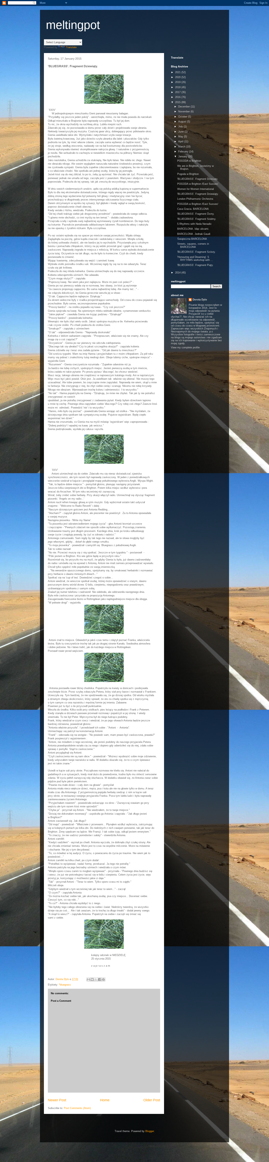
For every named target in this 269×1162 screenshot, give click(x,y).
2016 (178, 97)
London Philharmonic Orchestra (195, 198)
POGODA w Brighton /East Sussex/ (197, 183)
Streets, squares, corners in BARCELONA (193, 245)
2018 (178, 87)
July (181, 126)
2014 (178, 272)
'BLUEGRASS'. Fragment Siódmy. (196, 218)
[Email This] (88, 979)
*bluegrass (65, 984)
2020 (178, 77)
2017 (178, 92)
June (181, 131)
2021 (178, 72)
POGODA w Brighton (189, 160)
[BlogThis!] (92, 979)
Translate (71, 47)
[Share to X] (96, 979)
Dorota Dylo (200, 299)
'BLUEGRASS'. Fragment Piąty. (195, 265)
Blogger (149, 1131)
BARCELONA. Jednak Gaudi (193, 233)
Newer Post (57, 1100)
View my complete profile (185, 347)
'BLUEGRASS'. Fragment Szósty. (196, 251)
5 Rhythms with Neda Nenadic (194, 223)
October (183, 116)
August (182, 121)
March (182, 146)
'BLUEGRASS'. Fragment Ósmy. (195, 213)
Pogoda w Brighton (188, 174)
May (181, 136)
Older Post (151, 1100)
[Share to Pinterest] (103, 979)
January (183, 156)
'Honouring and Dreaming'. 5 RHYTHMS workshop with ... (195, 259)
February (183, 151)
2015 (178, 102)
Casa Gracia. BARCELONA (193, 208)
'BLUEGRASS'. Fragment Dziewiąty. (198, 193)
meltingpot (73, 25)
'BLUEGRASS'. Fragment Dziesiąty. (197, 178)
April (181, 141)
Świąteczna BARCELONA (192, 238)
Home (104, 1100)
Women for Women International (195, 188)
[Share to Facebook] (100, 979)
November (184, 111)
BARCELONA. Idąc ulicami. (193, 228)
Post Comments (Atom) (77, 1108)
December (184, 106)
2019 (178, 82)
